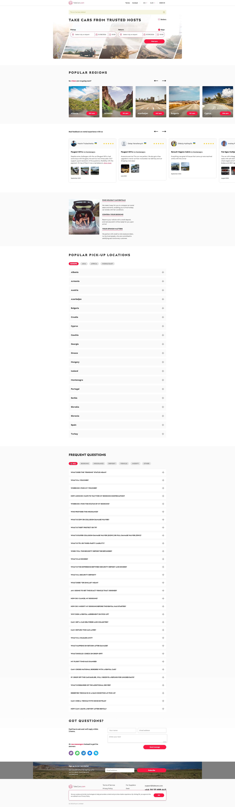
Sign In (162, 3)
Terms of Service (109, 785)
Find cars (154, 41)
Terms (127, 3)
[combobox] (84, 34)
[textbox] (84, 34)
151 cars (125, 113)
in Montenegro (89, 152)
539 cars (92, 113)
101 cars (192, 113)
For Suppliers (131, 785)
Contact (135, 3)
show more (107, 163)
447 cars (159, 113)
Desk (128, 788)
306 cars (225, 113)
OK (159, 795)
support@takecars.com (154, 786)
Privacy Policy (108, 788)
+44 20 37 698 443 (155, 789)
